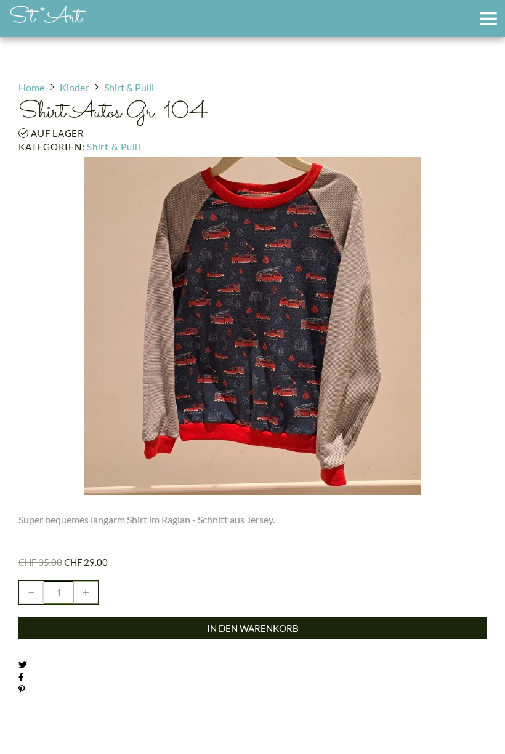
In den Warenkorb (253, 628)
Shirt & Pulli (114, 146)
